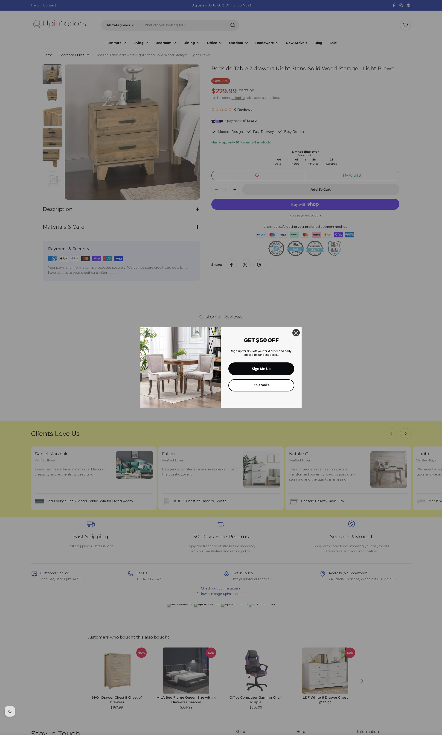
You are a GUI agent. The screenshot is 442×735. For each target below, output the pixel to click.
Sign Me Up (261, 369)
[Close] (296, 332)
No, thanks (261, 385)
